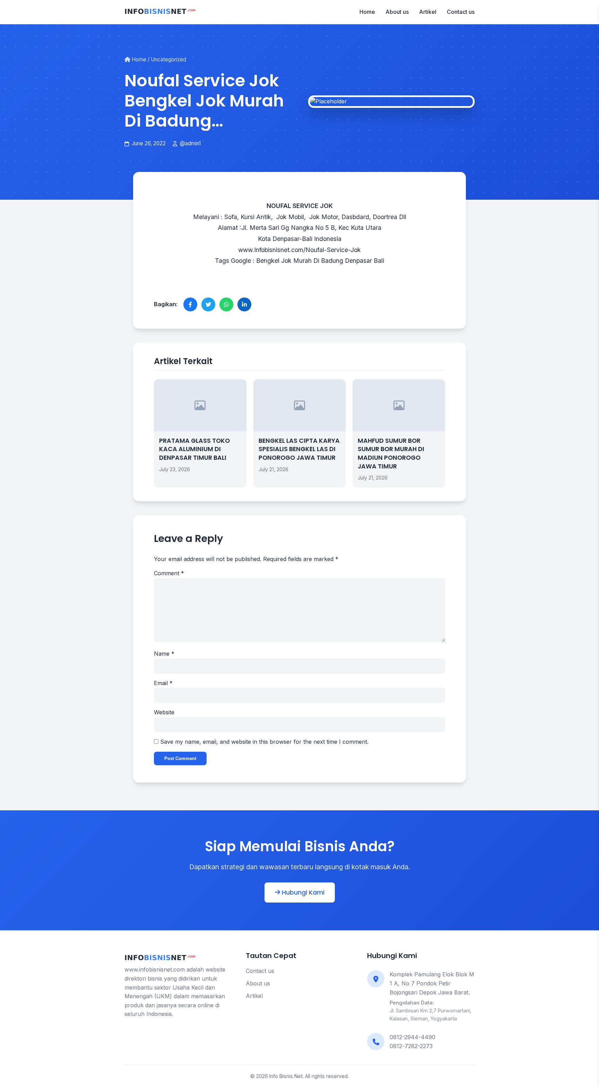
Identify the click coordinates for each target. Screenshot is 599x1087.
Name (164, 653)
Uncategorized (168, 59)
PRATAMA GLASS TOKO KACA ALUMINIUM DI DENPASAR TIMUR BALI (194, 449)
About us (397, 11)
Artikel (427, 11)
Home (367, 11)
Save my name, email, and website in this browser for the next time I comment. (264, 741)
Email (163, 683)
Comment (169, 573)
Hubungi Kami (302, 892)
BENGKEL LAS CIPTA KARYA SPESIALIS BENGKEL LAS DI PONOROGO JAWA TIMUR (299, 449)
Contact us (461, 11)
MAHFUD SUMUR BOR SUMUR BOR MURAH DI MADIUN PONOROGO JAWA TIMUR (391, 454)
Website (164, 712)
